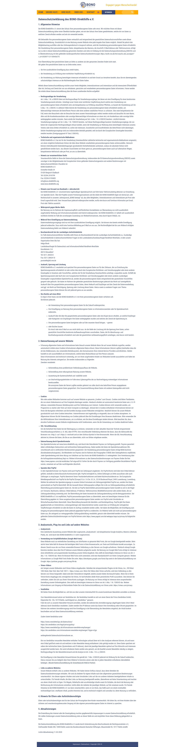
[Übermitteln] (132, 12)
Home (40, 12)
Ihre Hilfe (65, 12)
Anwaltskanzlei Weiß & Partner (84, 663)
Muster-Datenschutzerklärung (59, 663)
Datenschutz (85, 744)
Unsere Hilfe (52, 12)
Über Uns (78, 12)
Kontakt (91, 12)
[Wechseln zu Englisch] (98, 12)
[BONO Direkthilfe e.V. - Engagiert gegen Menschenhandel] (87, 5)
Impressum (76, 744)
